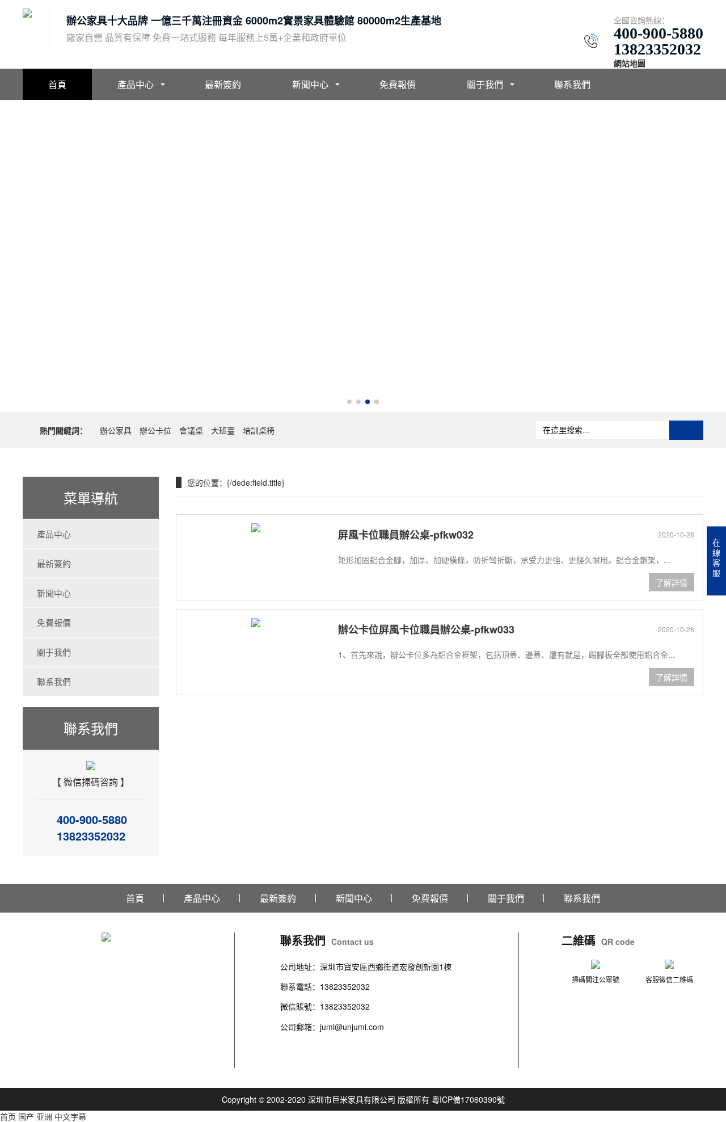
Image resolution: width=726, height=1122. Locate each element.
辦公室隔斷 (300, 1060)
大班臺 (223, 430)
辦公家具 (116, 430)
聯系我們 (572, 84)
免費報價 (397, 84)
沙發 (360, 1046)
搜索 (686, 430)
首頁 (57, 84)
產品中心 (135, 84)
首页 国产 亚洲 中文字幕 (43, 1116)
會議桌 (191, 430)
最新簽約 (223, 84)
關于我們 (485, 84)
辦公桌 (292, 1046)
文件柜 (443, 1046)
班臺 (463, 1046)
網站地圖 (629, 63)
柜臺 (375, 1046)
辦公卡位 (155, 430)
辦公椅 (316, 1046)
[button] (349, 402)
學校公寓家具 (407, 1046)
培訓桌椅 (259, 430)
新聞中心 (310, 84)
